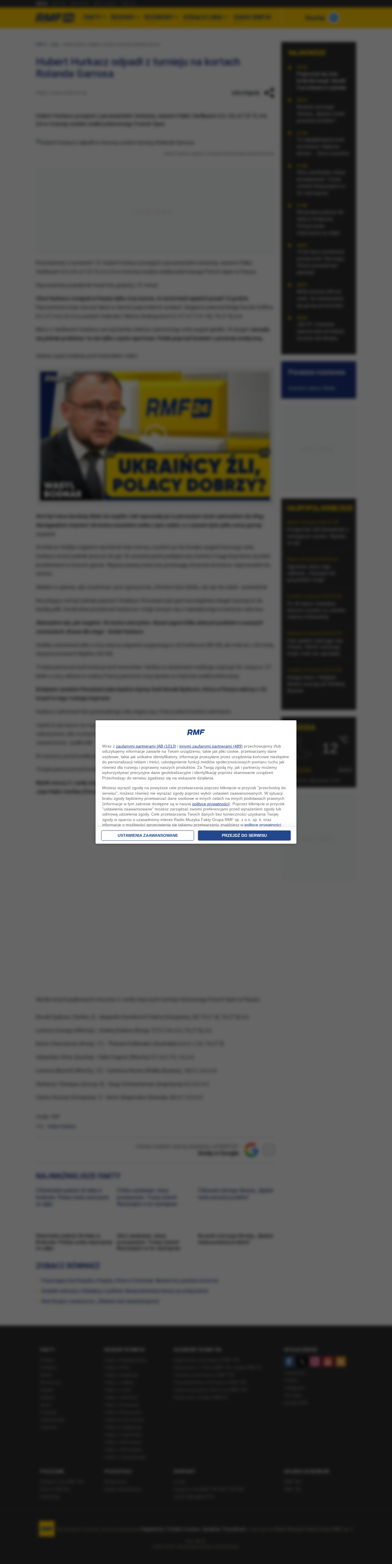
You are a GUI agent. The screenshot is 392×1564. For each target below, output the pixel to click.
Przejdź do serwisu (244, 835)
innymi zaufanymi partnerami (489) (211, 746)
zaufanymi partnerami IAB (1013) (146, 746)
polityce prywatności (210, 804)
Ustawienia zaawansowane (148, 835)
